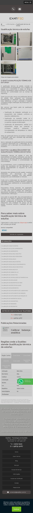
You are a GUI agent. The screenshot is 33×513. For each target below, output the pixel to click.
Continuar (16, 509)
